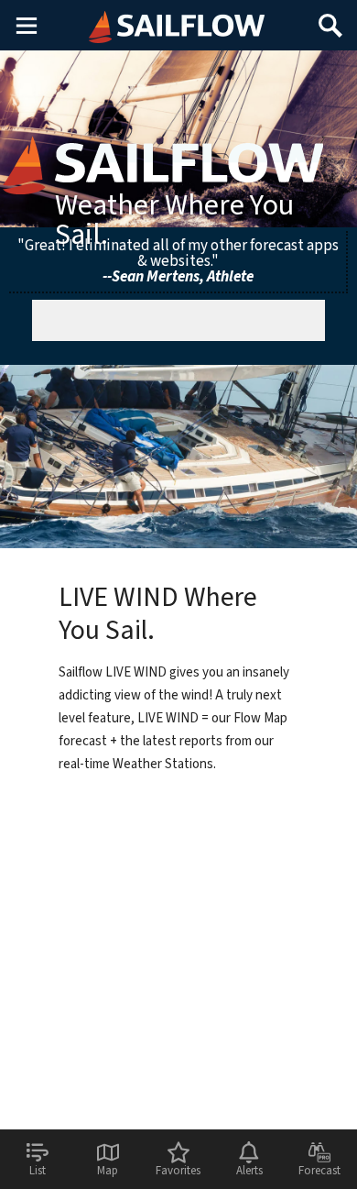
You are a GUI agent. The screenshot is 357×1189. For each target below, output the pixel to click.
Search (330, 19)
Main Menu (26, 25)
